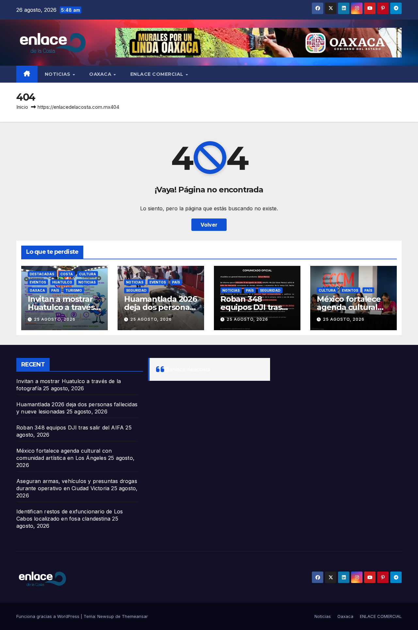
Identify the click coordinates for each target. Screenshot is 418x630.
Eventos (38, 282)
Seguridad (136, 290)
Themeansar (135, 616)
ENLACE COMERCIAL (157, 74)
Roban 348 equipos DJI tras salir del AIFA (251, 307)
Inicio (22, 107)
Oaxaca (101, 74)
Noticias (58, 74)
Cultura (87, 274)
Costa (66, 274)
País (55, 290)
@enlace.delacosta (187, 369)
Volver (209, 224)
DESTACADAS (42, 274)
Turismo (73, 290)
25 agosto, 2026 (54, 319)
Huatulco (62, 282)
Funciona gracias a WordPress (48, 616)
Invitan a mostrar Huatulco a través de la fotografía (61, 307)
